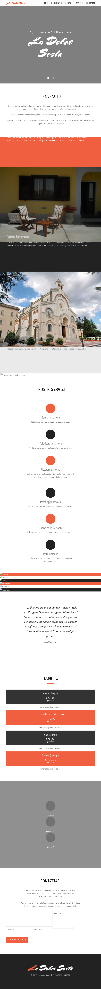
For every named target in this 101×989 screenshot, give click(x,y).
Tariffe (79, 3)
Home (45, 3)
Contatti (90, 3)
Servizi (68, 3)
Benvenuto (56, 3)
